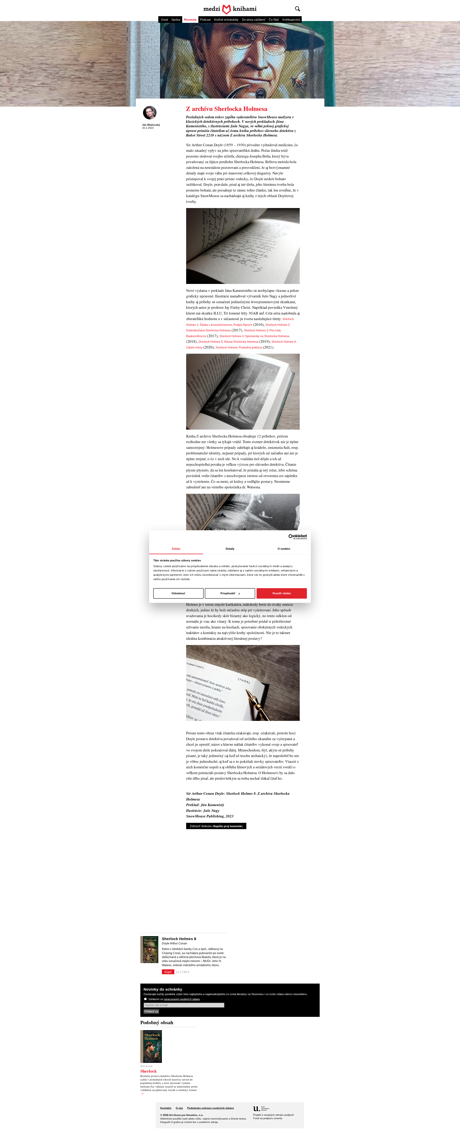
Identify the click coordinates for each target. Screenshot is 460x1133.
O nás (179, 1108)
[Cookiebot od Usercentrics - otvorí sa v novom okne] (291, 537)
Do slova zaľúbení (253, 19)
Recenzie (190, 19)
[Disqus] (243, 878)
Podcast (205, 19)
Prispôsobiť (227, 593)
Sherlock (148, 1071)
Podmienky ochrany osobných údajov (210, 1108)
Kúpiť (168, 972)
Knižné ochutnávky (226, 19)
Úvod (164, 19)
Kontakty (165, 1108)
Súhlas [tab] (176, 548)
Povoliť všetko (282, 593)
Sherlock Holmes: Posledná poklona (238, 347)
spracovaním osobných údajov (182, 999)
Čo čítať (274, 19)
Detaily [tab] (230, 548)
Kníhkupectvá (291, 19)
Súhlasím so (174, 999)
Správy (175, 19)
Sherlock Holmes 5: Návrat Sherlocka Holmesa (228, 341)
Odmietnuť (178, 593)
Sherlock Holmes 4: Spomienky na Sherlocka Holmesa (254, 336)
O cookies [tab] (284, 548)
